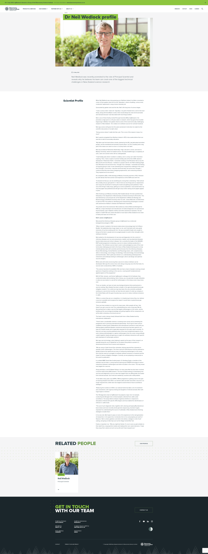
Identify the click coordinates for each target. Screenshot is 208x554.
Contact (184, 9)
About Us (58, 526)
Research (177, 9)
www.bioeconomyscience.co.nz (76, 2)
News (190, 9)
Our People (144, 443)
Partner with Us (81, 526)
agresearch (12, 9)
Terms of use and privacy (72, 544)
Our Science (60, 522)
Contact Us (144, 510)
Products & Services (29, 9)
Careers (197, 9)
